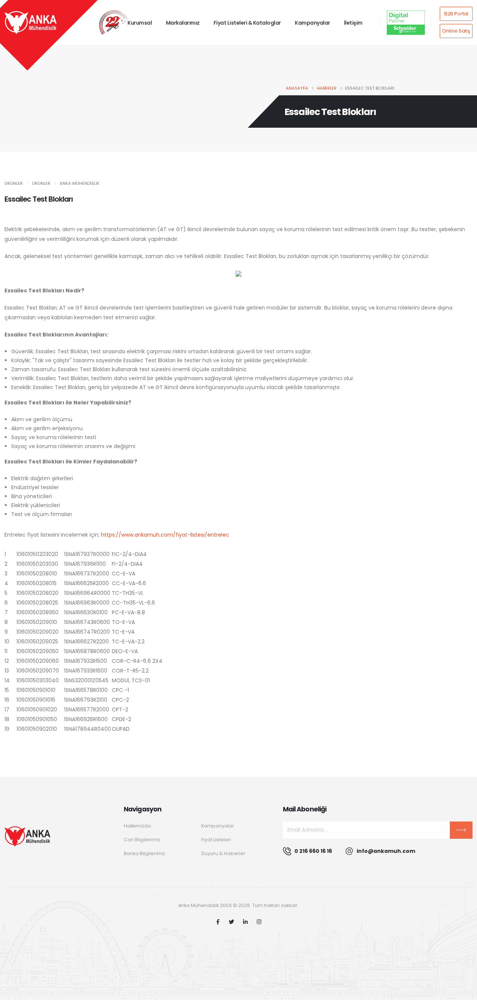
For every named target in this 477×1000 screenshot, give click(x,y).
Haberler (327, 88)
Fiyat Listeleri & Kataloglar (247, 23)
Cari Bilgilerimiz (142, 839)
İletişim (353, 23)
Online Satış (456, 31)
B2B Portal (456, 13)
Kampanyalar (312, 23)
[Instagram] (259, 922)
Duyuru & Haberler (223, 853)
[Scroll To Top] (464, 991)
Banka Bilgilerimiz (144, 853)
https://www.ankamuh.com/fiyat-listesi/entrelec (165, 534)
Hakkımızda (137, 826)
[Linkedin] (245, 922)
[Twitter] (231, 922)
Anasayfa (297, 88)
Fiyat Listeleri (216, 839)
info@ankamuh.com (386, 851)
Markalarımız (183, 23)
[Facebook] (218, 922)
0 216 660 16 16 (313, 851)
